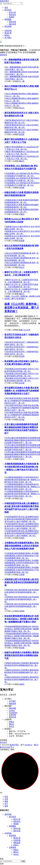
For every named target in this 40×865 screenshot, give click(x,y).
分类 (6, 799)
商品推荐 (8, 26)
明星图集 (8, 19)
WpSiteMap (13, 713)
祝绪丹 (21, 684)
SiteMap (12, 711)
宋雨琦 (21, 611)
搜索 (6, 801)
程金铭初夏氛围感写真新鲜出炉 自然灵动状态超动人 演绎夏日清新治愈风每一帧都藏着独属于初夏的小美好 (21, 619)
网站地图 (12, 708)
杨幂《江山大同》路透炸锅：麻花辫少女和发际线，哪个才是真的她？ (21, 307)
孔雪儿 (21, 459)
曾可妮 (21, 419)
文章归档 (8, 31)
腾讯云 (11, 724)
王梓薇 (21, 575)
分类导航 (8, 833)
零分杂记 (3, 742)
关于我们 (8, 38)
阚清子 (21, 161)
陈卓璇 (21, 383)
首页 (6, 8)
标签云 (7, 35)
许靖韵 (21, 538)
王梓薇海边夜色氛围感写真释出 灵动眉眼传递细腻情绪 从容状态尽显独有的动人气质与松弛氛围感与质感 (21, 546)
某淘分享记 (4, 1)
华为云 (11, 726)
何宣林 (21, 188)
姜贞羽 (21, 356)
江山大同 (26, 330)
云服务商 (12, 847)
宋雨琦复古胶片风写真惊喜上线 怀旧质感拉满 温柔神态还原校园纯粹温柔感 (21, 582)
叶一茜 (21, 81)
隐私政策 (12, 704)
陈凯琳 (21, 241)
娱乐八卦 (12, 12)
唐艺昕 (21, 134)
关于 (6, 804)
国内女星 (12, 22)
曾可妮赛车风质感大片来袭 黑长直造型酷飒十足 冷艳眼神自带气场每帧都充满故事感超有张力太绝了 (21, 391)
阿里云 (11, 722)
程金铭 (21, 648)
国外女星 (12, 24)
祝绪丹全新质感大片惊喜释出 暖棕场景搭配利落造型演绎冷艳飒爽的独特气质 (21, 655)
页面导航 (12, 836)
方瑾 (21, 498)
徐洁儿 (21, 108)
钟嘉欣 (21, 214)
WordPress (28, 745)
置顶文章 (8, 33)
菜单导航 (8, 814)
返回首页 (3, 55)
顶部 (6, 806)
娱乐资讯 (8, 10)
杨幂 (21, 330)
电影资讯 (12, 15)
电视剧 (11, 17)
